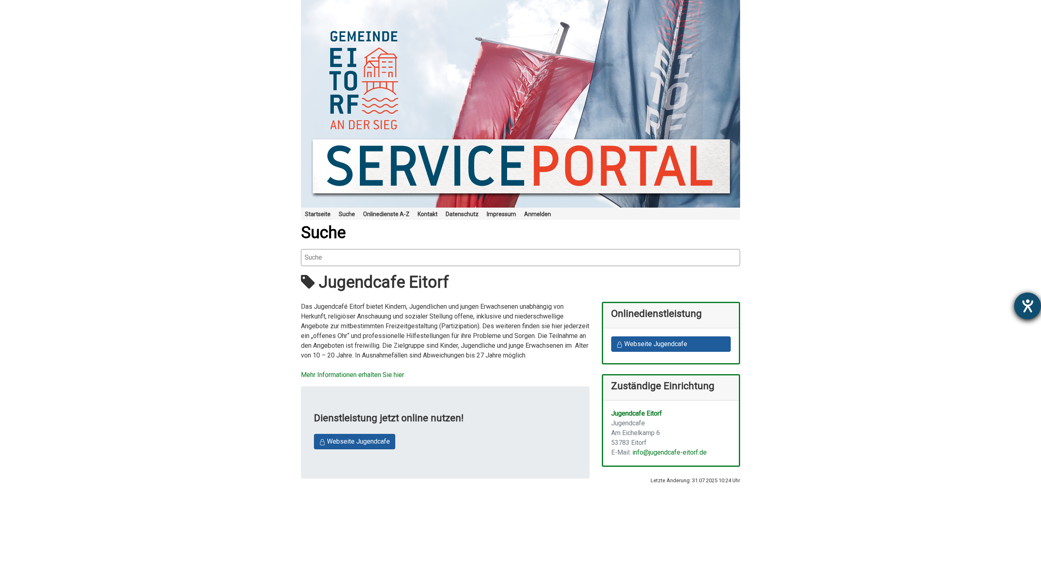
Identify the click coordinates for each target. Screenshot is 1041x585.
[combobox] (520, 257)
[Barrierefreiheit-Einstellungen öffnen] (1027, 305)
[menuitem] (318, 214)
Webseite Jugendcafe (357, 441)
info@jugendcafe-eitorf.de (669, 452)
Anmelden (537, 214)
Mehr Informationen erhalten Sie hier (352, 375)
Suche (323, 232)
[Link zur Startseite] (520, 104)
